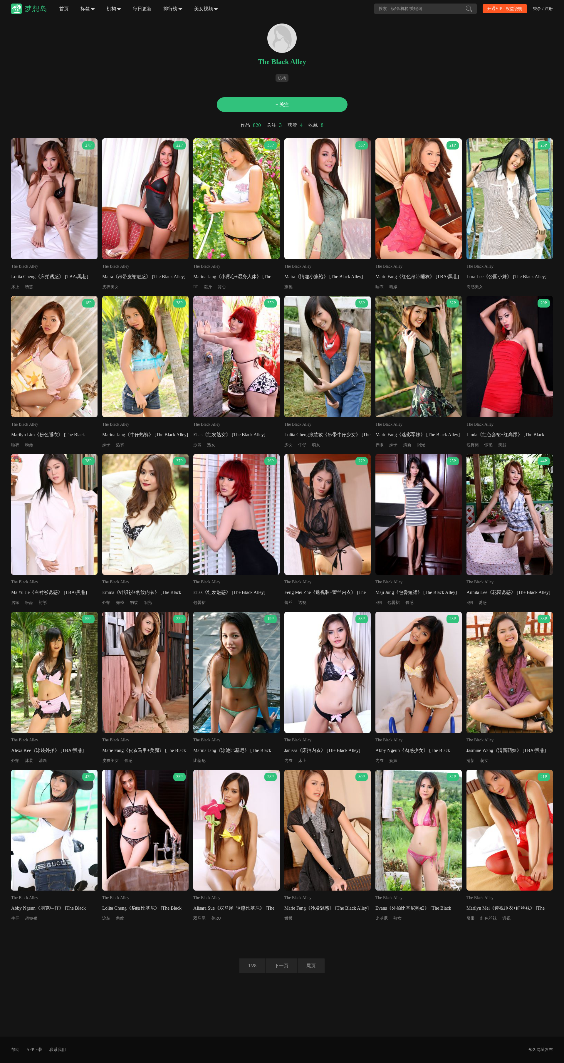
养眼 (379, 445)
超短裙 (31, 918)
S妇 (378, 602)
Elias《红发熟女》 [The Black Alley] (229, 434)
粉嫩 (393, 287)
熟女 (211, 445)
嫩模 (120, 602)
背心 (222, 287)
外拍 (106, 602)
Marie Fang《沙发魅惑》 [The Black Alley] (326, 908)
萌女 (316, 445)
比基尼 (199, 760)
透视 (302, 602)
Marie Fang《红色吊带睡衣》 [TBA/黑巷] (417, 276)
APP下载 (34, 1049)
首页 (64, 8)
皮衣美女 (110, 287)
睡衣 (379, 287)
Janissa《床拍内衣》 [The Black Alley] (322, 750)
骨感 (409, 602)
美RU (216, 918)
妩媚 (393, 760)
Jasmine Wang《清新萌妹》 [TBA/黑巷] (506, 750)
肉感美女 (474, 287)
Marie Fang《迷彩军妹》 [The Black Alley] (417, 434)
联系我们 (57, 1049)
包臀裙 (472, 445)
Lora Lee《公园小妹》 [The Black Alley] (506, 276)
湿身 (208, 287)
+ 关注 (282, 104)
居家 (15, 602)
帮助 (15, 1049)
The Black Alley (24, 266)
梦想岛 (36, 9)
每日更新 (142, 8)
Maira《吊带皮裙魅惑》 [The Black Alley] (143, 276)
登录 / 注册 (543, 8)
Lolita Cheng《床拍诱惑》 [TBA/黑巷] (49, 276)
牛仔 (302, 445)
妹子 (106, 445)
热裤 (120, 445)
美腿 (502, 445)
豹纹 (134, 602)
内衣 (288, 760)
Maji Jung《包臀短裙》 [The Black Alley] (416, 592)
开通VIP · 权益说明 (504, 8)
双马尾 (199, 918)
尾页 (311, 965)
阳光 (421, 445)
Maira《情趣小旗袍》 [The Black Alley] (323, 276)
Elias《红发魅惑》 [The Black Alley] (229, 592)
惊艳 (488, 445)
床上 (15, 287)
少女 (288, 445)
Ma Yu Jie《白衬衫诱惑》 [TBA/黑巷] (49, 592)
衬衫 (43, 602)
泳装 (197, 445)
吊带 (470, 918)
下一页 (281, 965)
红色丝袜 (488, 918)
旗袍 (288, 287)
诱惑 (29, 287)
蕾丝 (288, 602)
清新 (407, 445)
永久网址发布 (540, 1049)
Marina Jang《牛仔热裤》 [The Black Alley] (145, 434)
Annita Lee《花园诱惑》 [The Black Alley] (508, 592)
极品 (29, 602)
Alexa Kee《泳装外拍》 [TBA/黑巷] (47, 750)
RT (195, 287)
